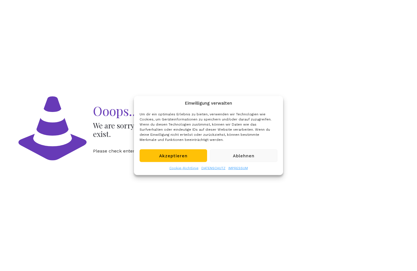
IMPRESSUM (238, 168)
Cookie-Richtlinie (184, 168)
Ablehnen (243, 155)
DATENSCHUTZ (213, 168)
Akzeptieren (173, 155)
